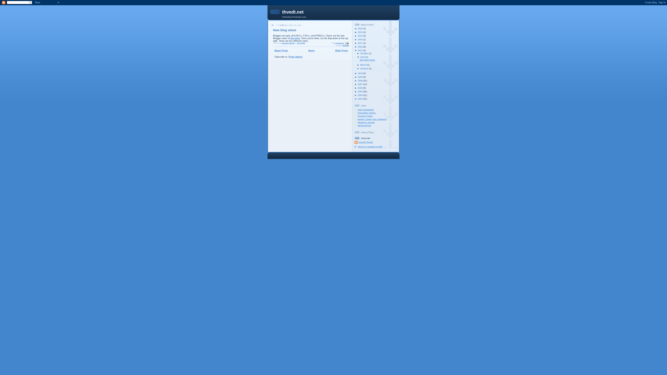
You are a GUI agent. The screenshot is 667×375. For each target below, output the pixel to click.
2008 (360, 81)
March (363, 65)
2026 (360, 28)
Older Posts (341, 50)
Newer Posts (281, 50)
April (362, 57)
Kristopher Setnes (367, 113)
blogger (346, 45)
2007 (360, 84)
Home (311, 50)
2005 (360, 91)
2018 (360, 39)
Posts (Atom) (295, 57)
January (364, 68)
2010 (360, 73)
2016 (360, 47)
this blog (295, 38)
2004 (360, 95)
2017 (360, 43)
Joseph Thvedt (365, 142)
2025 (360, 32)
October (364, 53)
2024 (360, 36)
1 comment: (339, 43)
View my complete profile (370, 147)
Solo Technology (366, 110)
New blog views (284, 30)
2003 (360, 99)
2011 (360, 50)
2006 (360, 88)
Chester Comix (365, 116)
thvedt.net (293, 12)
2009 (360, 77)
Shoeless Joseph (366, 122)
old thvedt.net (364, 125)
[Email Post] (347, 43)
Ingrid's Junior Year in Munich (372, 119)
